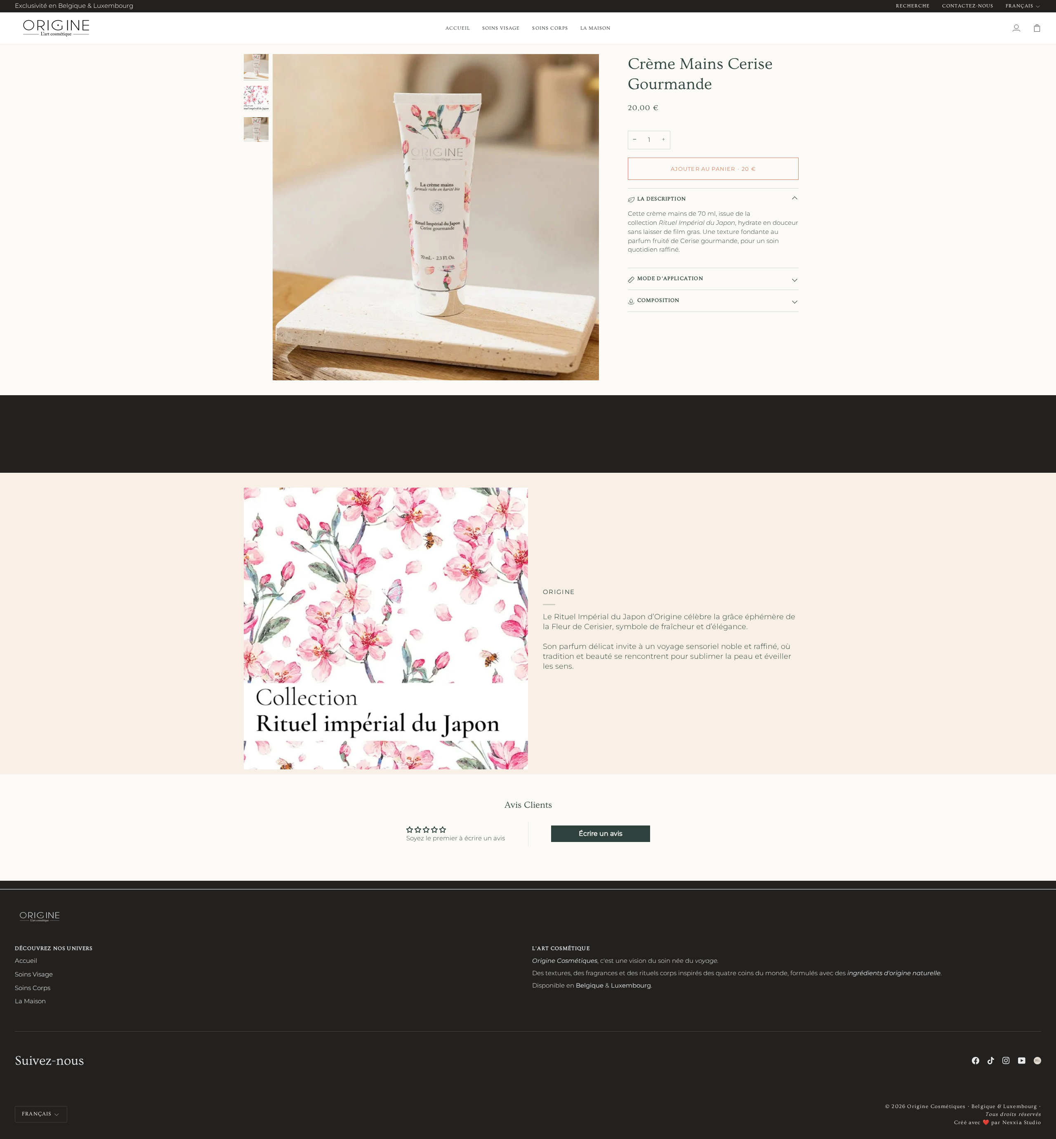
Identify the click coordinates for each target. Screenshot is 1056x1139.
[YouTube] (1021, 1060)
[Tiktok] (991, 1060)
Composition (658, 300)
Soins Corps (32, 988)
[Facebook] (975, 1060)
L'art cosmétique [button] (561, 948)
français (1019, 6)
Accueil (26, 960)
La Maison (30, 1001)
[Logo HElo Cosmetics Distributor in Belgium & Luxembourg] (1037, 1060)
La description (661, 199)
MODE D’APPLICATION (670, 278)
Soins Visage (34, 974)
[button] (501, 28)
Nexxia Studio (1021, 1122)
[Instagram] (1006, 1060)
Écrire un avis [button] (600, 833)
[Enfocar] (436, 217)
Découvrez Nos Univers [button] (54, 948)
